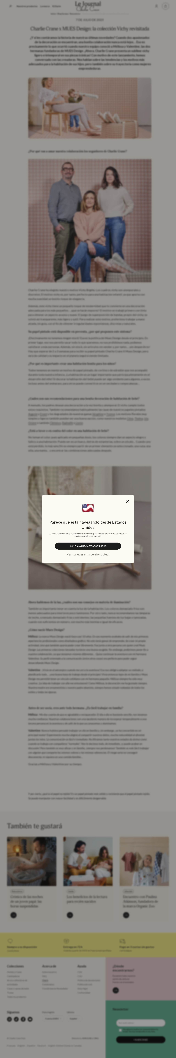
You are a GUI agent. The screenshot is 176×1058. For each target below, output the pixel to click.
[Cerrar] (128, 501)
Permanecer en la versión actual (88, 554)
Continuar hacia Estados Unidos (88, 546)
